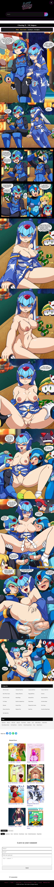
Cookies (12, 882)
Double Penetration (32, 834)
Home (17, 29)
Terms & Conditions (28, 882)
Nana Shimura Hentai (5, 724)
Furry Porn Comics (6, 697)
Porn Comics (23, 29)
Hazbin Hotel (44, 722)
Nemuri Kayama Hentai (28, 724)
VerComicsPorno (14, 724)
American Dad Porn (31, 689)
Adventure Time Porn (19, 689)
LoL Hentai (5, 701)
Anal (33, 722)
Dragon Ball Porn (31, 693)
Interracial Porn (31, 697)
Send (27, 868)
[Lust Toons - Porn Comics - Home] (27, 6)
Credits (35, 882)
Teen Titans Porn (6, 713)
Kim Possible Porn (44, 697)
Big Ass (8, 722)
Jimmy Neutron (39, 724)
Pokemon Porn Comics (32, 705)
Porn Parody (23, 722)
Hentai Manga (18, 697)
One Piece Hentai (44, 701)
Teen (12, 834)
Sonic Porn (30, 709)
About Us (6, 882)
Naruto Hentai (30, 701)
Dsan (34, 724)
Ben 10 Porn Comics (6, 693)
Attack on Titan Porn (44, 689)
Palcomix (4, 705)
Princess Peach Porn (6, 709)
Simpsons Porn (18, 709)
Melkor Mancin (37, 722)
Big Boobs (3, 722)
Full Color (13, 722)
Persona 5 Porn (18, 705)
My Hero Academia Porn (20, 701)
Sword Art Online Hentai (45, 709)
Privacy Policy (19, 882)
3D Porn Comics (6, 689)
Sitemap (40, 882)
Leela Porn (20, 724)
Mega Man (39, 834)
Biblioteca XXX (46, 882)
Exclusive (42, 693)
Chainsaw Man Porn (19, 693)
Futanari (28, 722)
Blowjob (18, 722)
